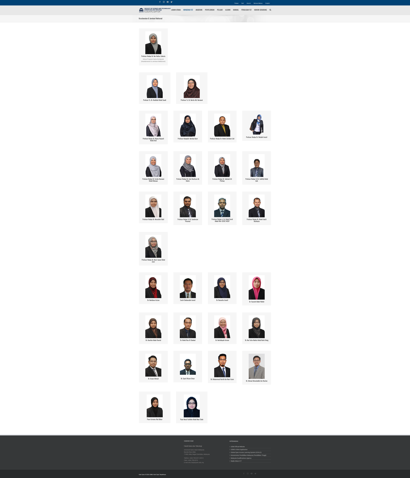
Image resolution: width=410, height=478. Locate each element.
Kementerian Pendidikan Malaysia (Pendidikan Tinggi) (248, 455)
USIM (150, 474)
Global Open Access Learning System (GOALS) (246, 452)
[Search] (270, 10)
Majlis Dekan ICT (236, 461)
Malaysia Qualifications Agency (241, 458)
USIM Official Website (238, 446)
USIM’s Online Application (239, 449)
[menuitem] (236, 2)
